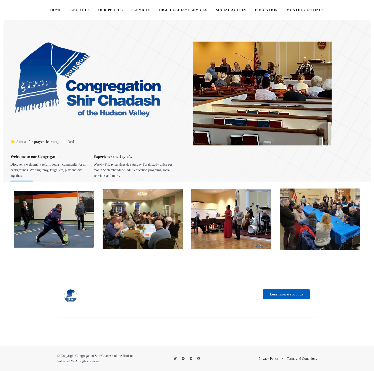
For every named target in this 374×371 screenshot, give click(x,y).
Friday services (115, 164)
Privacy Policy (269, 358)
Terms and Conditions (302, 358)
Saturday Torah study (144, 164)
